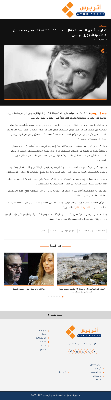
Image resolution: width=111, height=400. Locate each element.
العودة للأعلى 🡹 (55, 315)
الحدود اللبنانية (82, 207)
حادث (53, 231)
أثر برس (95, 113)
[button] (8, 274)
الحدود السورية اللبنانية (92, 231)
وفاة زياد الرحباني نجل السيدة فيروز (29, 289)
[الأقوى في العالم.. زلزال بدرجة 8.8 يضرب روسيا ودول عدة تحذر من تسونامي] (82, 269)
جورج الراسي (67, 231)
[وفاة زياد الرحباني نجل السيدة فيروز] (29, 269)
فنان (43, 231)
